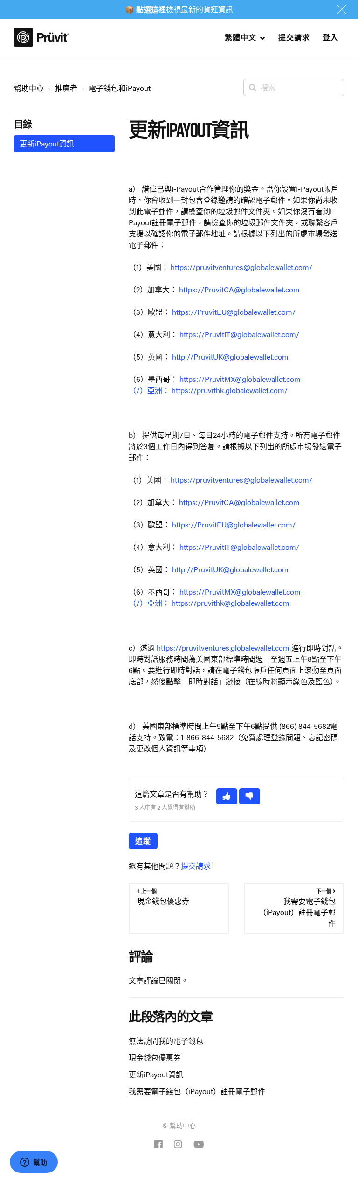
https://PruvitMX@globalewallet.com (240, 379)
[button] (226, 796)
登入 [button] (330, 37)
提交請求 (294, 37)
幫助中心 (29, 88)
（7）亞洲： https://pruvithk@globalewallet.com (209, 602)
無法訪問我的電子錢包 (166, 1040)
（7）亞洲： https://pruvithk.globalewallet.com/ (208, 390)
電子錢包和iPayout (120, 88)
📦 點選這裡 (145, 9)
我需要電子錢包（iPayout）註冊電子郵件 (197, 1091)
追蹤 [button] (143, 841)
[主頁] (41, 37)
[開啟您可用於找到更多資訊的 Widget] (33, 1162)
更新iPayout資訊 (156, 1074)
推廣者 (66, 88)
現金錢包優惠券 (155, 1057)
